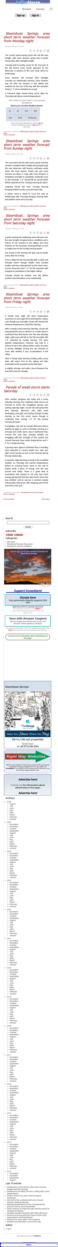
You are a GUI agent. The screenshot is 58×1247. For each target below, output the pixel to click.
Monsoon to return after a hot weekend (23, 1219)
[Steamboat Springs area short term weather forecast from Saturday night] (48, 233)
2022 (9, 909)
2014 (9, 1142)
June (12, 808)
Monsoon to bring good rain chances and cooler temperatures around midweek (27, 1216)
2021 (9, 939)
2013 (9, 1171)
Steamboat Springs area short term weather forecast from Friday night (27, 298)
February (13, 817)
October (13, 829)
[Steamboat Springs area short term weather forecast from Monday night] (48, 51)
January (13, 819)
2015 (9, 1113)
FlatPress (37, 1236)
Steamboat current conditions (19, 546)
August (13, 804)
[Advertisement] (28, 24)
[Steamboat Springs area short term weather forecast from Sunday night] (48, 158)
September (14, 831)
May (11, 810)
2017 (9, 1055)
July (11, 806)
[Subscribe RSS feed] (10, 535)
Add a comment (9, 135)
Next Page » (46, 499)
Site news (11, 542)
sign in (40, 123)
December (14, 824)
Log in (8, 1229)
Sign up (21, 15)
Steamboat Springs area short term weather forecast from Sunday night (27, 144)
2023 (9, 880)
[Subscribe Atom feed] (18, 535)
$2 (10, 111)
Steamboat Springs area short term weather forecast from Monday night (27, 37)
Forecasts (40, 9)
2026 (9, 802)
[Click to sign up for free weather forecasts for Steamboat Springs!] (27, 566)
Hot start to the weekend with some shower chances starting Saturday (25, 1201)
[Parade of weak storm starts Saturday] (48, 395)
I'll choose (32, 118)
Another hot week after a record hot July (24, 1222)
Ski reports (26, 9)
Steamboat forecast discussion (32, 492)
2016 (9, 1084)
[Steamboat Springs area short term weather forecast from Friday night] (48, 311)
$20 (35, 111)
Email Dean (27, 743)
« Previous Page (8, 499)
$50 (10, 118)
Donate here (28, 600)
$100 (20, 118)
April (11, 813)
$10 (26, 111)
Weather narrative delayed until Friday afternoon (27, 1213)
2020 (9, 968)
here (37, 608)
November (14, 826)
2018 (9, 1026)
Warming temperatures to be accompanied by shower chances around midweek (26, 1205)
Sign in (35, 15)
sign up (35, 125)
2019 (9, 997)
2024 (9, 851)
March (12, 815)
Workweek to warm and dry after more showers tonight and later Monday (27, 1188)
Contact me (12, 636)
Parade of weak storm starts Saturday (27, 389)
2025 (9, 822)
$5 (18, 111)
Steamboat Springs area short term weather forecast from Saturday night (27, 219)
